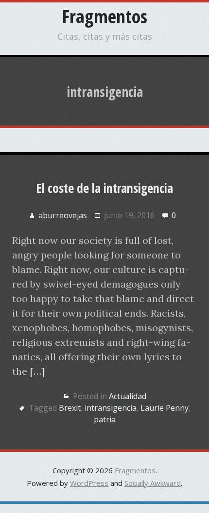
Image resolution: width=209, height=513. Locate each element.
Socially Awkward (152, 483)
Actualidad (127, 396)
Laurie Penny (164, 407)
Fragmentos (104, 16)
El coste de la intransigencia (104, 188)
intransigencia (111, 407)
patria (105, 419)
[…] (37, 371)
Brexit (70, 407)
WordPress (89, 483)
